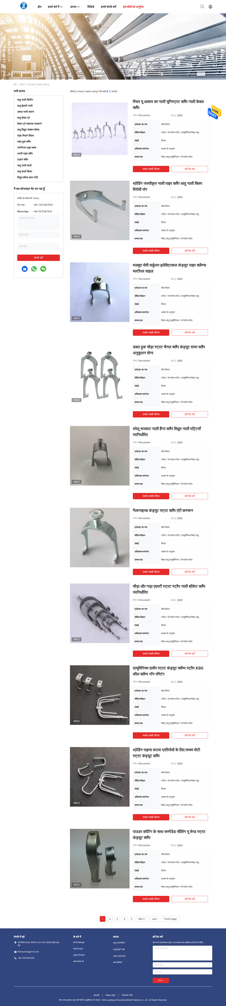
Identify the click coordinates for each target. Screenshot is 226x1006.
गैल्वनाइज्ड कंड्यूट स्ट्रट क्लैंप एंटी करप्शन (163, 510)
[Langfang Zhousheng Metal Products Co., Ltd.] (23, 5)
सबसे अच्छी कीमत (151, 169)
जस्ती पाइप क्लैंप (25, 153)
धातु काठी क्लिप (24, 171)
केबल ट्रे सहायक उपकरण (29, 123)
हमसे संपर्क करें (78, 961)
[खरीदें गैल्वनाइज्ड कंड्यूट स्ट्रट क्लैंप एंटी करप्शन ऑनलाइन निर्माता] (100, 537)
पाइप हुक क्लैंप (24, 141)
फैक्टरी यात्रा (78, 949)
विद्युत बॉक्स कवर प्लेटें (27, 177)
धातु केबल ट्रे (23, 117)
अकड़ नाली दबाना (25, 111)
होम (15, 84)
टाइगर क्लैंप (22, 159)
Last (154, 919)
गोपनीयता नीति (127, 995)
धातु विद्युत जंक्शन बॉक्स (28, 129)
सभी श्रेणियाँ (117, 962)
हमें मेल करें (190, 169)
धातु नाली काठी (24, 165)
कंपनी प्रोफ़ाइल (79, 942)
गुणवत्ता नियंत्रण (79, 955)
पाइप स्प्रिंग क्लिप (25, 135)
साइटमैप (96, 995)
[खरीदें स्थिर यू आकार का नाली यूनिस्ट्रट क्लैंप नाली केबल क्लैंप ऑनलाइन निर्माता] (100, 128)
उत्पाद (22, 84)
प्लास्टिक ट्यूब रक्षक (26, 147)
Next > (142, 919)
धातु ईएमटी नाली (25, 105)
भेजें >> (160, 980)
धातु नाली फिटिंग (25, 99)
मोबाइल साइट (110, 995)
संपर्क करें (38, 257)
